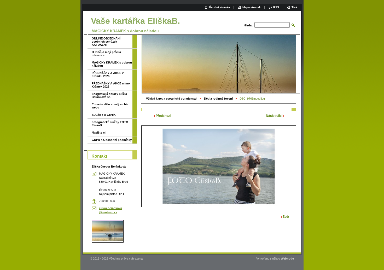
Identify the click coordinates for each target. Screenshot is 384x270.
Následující (274, 116)
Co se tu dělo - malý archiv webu (110, 106)
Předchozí (163, 116)
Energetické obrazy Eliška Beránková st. (109, 95)
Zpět (286, 217)
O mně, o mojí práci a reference (106, 53)
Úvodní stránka (219, 7)
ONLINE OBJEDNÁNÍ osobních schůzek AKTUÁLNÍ (106, 41)
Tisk (294, 7)
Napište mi (99, 132)
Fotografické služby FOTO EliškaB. (110, 123)
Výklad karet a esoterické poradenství (171, 98)
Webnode (287, 258)
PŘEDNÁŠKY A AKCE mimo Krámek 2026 (111, 85)
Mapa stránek (251, 7)
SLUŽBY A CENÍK (104, 114)
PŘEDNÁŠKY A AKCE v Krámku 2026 (108, 74)
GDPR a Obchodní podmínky (112, 139)
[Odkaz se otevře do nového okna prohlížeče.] (218, 166)
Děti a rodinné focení (218, 98)
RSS (276, 7)
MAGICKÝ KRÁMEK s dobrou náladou (112, 64)
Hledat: (249, 25)
